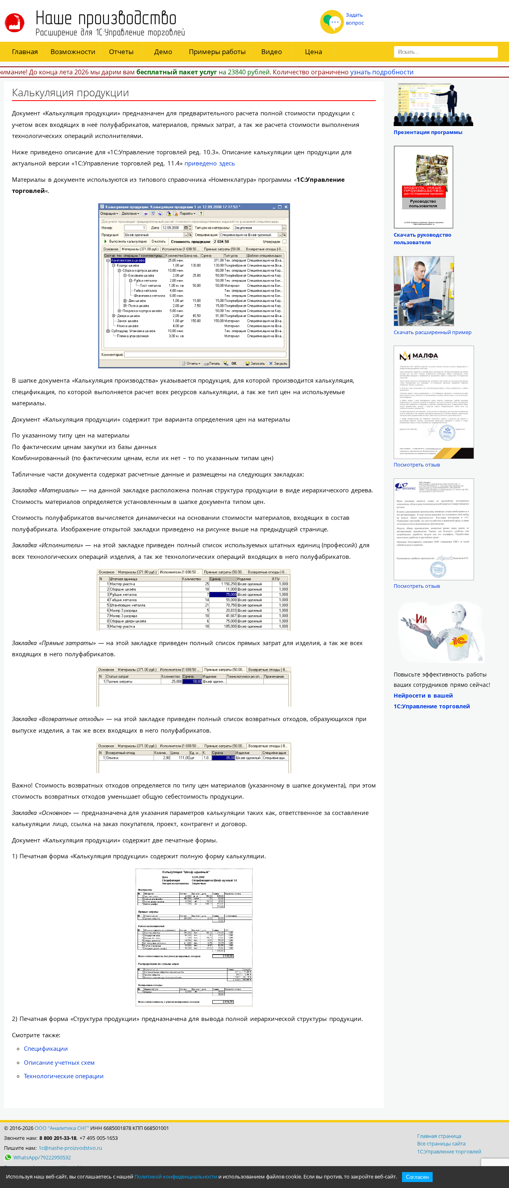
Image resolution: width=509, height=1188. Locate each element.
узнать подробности (382, 72)
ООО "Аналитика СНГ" (62, 1128)
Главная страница (439, 1135)
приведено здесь (210, 163)
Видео (271, 51)
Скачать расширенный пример (433, 332)
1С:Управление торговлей (449, 1151)
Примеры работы (217, 51)
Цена (313, 51)
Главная (25, 51)
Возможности (73, 51)
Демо (163, 51)
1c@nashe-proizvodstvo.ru (70, 1147)
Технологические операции (64, 1076)
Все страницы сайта (441, 1143)
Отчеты (121, 51)
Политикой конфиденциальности (175, 1176)
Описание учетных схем (59, 1062)
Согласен (417, 1177)
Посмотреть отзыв (417, 464)
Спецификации (46, 1048)
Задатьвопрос (355, 18)
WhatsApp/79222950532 (42, 1157)
